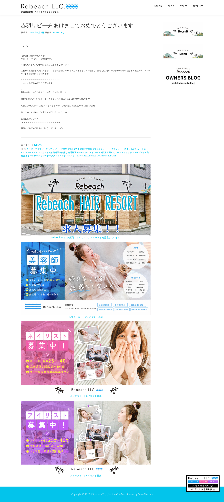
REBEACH (38, 144)
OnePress (121, 494)
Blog (171, 6)
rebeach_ (58, 32)
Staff (183, 6)
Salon (158, 6)
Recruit (198, 6)
